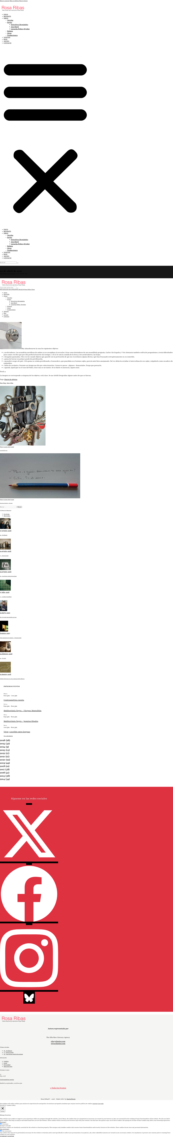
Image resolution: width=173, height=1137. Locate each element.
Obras (6, 18)
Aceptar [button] (95, 1103)
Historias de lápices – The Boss (6, 503)
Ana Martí (15, 27)
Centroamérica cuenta (14, 700)
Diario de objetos (10, 379)
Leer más (101, 1103)
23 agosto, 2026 (5, 530)
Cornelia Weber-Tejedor (20, 29)
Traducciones (12, 35)
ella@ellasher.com (58, 1041)
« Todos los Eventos (58, 1088)
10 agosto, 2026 (5, 572)
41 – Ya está (3, 658)
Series (9, 22)
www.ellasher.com (58, 1043)
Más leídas (7, 516)
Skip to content (4, 1)
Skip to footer (23, 1)
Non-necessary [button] (4, 1129)
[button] (45, 136)
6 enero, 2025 (5, 633)
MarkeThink (71, 1099)
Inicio (6, 14)
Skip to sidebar (14, 1)
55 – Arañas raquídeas (6, 596)
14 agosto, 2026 (5, 551)
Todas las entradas (9, 273)
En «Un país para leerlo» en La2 (8, 617)
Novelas (10, 20)
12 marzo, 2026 (5, 674)
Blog (5, 39)
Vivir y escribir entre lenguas (17, 731)
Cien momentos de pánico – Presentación (10, 638)
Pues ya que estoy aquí (7, 447)
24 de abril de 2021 (3, 450)
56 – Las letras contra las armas (8, 576)
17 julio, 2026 (4, 592)
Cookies (6, 1061)
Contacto (7, 43)
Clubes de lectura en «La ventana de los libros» (12, 679)
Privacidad (7, 1065)
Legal (5, 1063)
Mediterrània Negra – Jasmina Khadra (21, 721)
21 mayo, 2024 (5, 613)
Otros (9, 33)
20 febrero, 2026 (6, 654)
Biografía (7, 16)
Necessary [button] (3, 1122)
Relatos (10, 31)
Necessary (5, 1124)
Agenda (6, 41)
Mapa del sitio (8, 1066)
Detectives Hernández (19, 24)
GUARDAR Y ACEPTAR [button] (7, 1136)
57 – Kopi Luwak (4, 555)
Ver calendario (8, 736)
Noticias (7, 37)
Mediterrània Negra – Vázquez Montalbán (22, 710)
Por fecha (6, 514)
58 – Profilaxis (3, 535)
